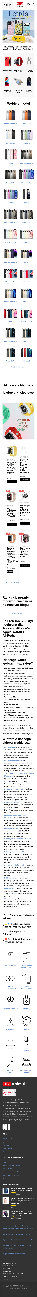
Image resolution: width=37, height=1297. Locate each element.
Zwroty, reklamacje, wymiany (11, 1175)
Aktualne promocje (10, 1263)
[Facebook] (9, 1125)
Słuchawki (10, 1049)
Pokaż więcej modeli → (18, 367)
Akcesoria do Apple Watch (11, 460)
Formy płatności (7, 1168)
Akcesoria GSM (7, 1138)
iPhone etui (6, 1145)
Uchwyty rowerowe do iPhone (15, 852)
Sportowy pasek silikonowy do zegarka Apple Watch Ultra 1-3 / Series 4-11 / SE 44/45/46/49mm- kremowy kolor (13, 556)
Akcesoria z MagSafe (12, 802)
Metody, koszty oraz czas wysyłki (12, 1165)
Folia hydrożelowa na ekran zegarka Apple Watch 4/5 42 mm (11, 513)
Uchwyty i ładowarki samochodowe (17, 839)
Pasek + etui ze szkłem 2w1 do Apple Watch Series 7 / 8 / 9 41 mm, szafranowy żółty (11, 468)
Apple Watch (6, 1142)
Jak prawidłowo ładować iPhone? (14, 1254)
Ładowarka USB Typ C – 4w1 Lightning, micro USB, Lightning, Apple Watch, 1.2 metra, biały (24, 465)
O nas (4, 1162)
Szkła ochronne (7, 1148)
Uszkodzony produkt (10, 1276)
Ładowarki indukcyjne (12, 815)
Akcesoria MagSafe (11, 1008)
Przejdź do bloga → (18, 613)
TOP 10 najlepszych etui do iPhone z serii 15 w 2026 (18, 1234)
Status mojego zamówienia (10, 1172)
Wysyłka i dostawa (9, 1266)
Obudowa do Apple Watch (24, 546)
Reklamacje (7, 1271)
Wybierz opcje (10, 571)
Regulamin (6, 1268)
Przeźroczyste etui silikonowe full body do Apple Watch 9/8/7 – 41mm (25, 510)
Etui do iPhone (10, 965)
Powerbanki (10, 1029)
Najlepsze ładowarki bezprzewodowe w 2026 (17, 1240)
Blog (4, 1151)
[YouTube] (6, 1125)
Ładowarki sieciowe (11, 828)
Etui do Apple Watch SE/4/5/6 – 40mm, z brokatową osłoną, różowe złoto (25, 553)
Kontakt (5, 1178)
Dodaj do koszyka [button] (11, 481)
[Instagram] (4, 1125)
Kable (26, 1029)
